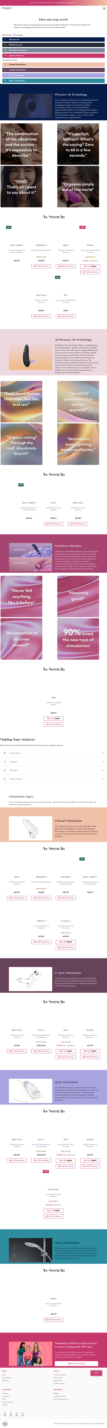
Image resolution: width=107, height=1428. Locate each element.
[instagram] (5, 1413)
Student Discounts (60, 1396)
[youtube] (22, 1413)
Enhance (66, 877)
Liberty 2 (41, 921)
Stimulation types (9, 60)
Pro (66, 295)
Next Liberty (17, 245)
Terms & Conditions (60, 1375)
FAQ (3, 1375)
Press (4, 1399)
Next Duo (41, 295)
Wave (53, 1299)
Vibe (53, 698)
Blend (90, 1030)
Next (65, 245)
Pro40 (90, 245)
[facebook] (17, 1413)
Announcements (7, 1402)
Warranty (5, 1380)
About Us (5, 1393)
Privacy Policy (58, 1378)
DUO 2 (41, 1030)
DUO (66, 1030)
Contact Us (6, 1396)
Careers (5, 1405)
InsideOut (53, 1189)
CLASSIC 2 (66, 921)
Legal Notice (58, 1380)
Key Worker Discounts (61, 1399)
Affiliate (56, 1393)
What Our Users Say (76, 1363)
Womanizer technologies (12, 35)
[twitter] (11, 1413)
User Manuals (7, 1378)
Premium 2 (41, 245)
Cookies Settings (59, 1383)
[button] (96, 1373)
